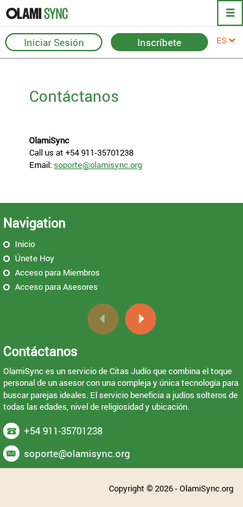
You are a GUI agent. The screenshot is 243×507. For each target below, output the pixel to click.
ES (222, 40)
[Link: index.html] (55, 13)
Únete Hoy (34, 258)
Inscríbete (159, 42)
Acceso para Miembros (57, 272)
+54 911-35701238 (63, 430)
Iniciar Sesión (54, 42)
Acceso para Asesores (56, 286)
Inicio (25, 244)
